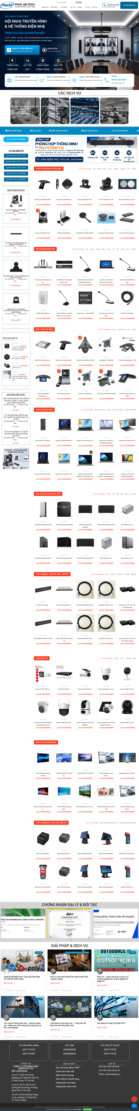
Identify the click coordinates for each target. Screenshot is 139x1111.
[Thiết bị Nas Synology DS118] (43, 543)
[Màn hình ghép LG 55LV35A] (85, 758)
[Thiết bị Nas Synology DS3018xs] (85, 509)
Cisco (114, 329)
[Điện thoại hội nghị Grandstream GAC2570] (43, 378)
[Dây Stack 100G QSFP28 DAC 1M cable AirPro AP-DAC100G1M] (85, 590)
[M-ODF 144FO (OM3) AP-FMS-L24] (64, 623)
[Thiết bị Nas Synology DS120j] (43, 509)
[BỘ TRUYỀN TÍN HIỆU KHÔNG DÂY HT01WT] (85, 217)
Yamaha (133, 249)
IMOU (134, 658)
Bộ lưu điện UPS (100, 410)
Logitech (116, 169)
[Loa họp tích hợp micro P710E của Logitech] (7, 346)
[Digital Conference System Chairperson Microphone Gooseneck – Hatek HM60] (64, 298)
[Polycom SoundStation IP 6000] (85, 345)
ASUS (108, 494)
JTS (113, 249)
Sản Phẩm (53, 7)
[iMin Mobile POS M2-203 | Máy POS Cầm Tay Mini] (127, 838)
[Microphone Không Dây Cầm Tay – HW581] (43, 264)
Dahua (116, 658)
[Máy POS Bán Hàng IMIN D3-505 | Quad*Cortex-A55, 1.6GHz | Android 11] (106, 838)
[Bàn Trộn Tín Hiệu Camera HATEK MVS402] (127, 217)
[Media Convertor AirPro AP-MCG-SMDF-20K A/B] (127, 623)
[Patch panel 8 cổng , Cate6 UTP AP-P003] (43, 590)
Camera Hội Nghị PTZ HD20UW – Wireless (16, 210)
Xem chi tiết (9, 983)
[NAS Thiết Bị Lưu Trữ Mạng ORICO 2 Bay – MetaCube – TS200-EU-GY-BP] (127, 509)
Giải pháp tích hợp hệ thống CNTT (111, 1023)
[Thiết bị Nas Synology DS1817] (85, 543)
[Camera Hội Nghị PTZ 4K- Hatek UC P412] (85, 184)
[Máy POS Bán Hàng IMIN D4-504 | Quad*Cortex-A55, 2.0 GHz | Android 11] (85, 838)
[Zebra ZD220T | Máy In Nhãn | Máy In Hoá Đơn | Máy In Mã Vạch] (64, 872)
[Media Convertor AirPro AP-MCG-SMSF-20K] (127, 590)
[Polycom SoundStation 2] (85, 378)
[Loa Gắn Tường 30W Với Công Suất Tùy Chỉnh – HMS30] (43, 298)
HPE (117, 494)
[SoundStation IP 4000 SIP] (106, 345)
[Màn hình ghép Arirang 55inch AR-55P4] (106, 758)
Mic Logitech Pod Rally (18, 358)
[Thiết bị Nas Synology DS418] (64, 543)
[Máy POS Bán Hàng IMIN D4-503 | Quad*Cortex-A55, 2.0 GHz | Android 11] (85, 872)
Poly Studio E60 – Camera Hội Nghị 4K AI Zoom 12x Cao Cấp (16, 276)
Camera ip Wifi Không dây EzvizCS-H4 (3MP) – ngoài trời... (20, 378)
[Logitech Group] (7, 366)
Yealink (134, 169)
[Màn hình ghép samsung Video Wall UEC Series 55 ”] (64, 791)
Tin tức (87, 7)
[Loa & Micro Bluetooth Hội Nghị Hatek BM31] (64, 184)
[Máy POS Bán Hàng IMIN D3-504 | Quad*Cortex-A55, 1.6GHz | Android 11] (106, 872)
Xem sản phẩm (15, 219)
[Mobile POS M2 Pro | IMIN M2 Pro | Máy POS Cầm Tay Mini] (127, 872)
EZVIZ (122, 658)
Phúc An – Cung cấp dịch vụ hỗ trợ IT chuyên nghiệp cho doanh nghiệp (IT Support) (113, 979)
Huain (104, 169)
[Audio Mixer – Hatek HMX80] (85, 297)
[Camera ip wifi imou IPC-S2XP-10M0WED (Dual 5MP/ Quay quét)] (85, 707)
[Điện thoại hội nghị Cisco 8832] (43, 345)
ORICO (127, 494)
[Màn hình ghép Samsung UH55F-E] (43, 758)
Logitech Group (16, 367)
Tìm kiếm (79, 2)
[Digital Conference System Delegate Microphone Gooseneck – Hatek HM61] (85, 264)
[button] (3, 923)
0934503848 (85, 1107)
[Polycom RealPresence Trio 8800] (127, 378)
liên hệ (79, 7)
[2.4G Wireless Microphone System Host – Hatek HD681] (64, 264)
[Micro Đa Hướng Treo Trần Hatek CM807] (127, 184)
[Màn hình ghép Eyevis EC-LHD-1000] (106, 791)
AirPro (107, 574)
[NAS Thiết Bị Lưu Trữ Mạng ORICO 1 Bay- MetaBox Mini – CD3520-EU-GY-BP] (127, 543)
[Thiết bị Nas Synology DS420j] (64, 509)
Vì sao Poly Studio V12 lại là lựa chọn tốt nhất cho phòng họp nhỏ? (16, 433)
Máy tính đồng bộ (130, 410)
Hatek (99, 169)
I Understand (87, 1109)
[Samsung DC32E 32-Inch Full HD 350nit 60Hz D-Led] (64, 758)
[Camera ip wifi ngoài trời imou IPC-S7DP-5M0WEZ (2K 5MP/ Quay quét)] (64, 707)
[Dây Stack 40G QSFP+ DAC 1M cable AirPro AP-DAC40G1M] (85, 623)
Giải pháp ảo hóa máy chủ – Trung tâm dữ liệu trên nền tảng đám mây (68, 1024)
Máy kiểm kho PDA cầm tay (127, 823)
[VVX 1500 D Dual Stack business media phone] (64, 378)
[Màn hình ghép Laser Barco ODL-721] (85, 791)
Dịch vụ (94, 7)
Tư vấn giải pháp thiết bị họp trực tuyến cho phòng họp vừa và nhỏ (16, 417)
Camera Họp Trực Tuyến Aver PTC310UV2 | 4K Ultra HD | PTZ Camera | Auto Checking (16, 310)
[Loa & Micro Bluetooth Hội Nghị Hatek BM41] (106, 217)
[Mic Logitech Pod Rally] (7, 357)
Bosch (92, 249)
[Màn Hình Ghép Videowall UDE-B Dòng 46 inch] (43, 791)
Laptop (109, 410)
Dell (113, 494)
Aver (94, 169)
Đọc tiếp (15, 410)
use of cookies (77, 1109)
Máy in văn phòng (118, 410)
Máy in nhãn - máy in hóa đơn (108, 823)
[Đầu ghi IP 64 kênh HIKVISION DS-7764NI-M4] (64, 674)
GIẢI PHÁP (64, 7)
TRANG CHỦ (45, 7)
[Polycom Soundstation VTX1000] (106, 378)
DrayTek (113, 574)
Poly (128, 169)
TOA (127, 249)
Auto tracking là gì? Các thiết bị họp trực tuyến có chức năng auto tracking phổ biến (16, 400)
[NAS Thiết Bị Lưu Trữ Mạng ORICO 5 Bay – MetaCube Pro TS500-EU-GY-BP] (106, 543)
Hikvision (120, 574)
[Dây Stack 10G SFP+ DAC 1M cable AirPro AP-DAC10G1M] (106, 590)
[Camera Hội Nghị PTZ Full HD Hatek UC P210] (106, 184)
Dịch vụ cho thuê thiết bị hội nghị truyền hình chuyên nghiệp (69, 978)
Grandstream (121, 329)
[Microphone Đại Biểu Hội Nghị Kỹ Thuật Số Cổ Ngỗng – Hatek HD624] (127, 264)
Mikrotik (133, 574)
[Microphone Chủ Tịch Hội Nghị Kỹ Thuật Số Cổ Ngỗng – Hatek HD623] (106, 298)
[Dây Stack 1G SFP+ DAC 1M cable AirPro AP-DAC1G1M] (106, 623)
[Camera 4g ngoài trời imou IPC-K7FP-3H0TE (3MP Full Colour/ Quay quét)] (106, 674)
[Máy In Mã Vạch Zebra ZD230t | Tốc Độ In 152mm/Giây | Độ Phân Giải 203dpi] (64, 838)
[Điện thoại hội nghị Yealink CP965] (43, 184)
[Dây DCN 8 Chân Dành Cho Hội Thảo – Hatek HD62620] (127, 298)
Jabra (110, 169)
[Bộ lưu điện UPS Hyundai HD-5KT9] (43, 425)
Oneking (123, 169)
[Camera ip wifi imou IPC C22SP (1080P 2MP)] (127, 674)
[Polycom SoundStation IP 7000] (127, 345)
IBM (122, 494)
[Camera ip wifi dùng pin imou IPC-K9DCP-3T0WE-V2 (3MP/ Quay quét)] (85, 674)
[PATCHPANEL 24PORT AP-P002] (43, 623)
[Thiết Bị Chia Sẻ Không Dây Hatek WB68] (64, 217)
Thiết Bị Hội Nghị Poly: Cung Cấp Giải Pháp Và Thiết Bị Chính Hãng (22, 978)
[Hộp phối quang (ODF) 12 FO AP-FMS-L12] (64, 590)
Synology (133, 494)
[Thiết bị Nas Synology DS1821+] (106, 509)
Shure (123, 249)
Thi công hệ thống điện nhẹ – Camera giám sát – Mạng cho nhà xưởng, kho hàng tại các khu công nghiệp (23, 1025)
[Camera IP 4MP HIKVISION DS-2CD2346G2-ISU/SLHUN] (43, 707)
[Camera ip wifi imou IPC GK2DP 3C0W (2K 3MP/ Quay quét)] (127, 707)
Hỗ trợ (73, 7)
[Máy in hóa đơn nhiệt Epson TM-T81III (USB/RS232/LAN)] (43, 838)
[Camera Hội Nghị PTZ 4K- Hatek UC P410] (43, 217)
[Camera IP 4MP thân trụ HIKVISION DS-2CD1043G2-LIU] (43, 674)
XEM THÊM (25, 114)
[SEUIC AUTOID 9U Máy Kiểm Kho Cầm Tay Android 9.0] (43, 872)
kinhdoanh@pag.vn (99, 1107)
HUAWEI (127, 574)
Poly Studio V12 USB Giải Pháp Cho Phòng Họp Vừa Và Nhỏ (16, 243)
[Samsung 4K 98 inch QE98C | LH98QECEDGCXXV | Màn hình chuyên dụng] (127, 758)
